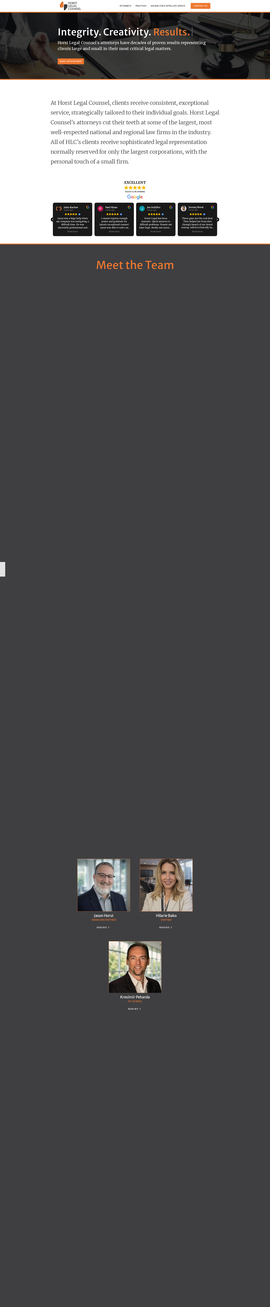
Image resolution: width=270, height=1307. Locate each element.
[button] (217, 219)
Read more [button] (72, 231)
